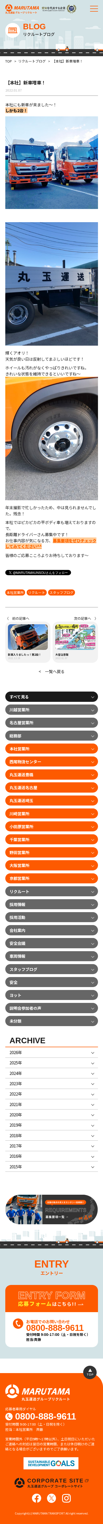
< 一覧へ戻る (52, 671)
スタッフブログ (61, 592)
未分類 (15, 1021)
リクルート (36, 592)
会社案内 (17, 930)
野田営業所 (19, 852)
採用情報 (17, 904)
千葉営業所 (19, 839)
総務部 (15, 736)
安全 (13, 982)
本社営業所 (15, 592)
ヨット (15, 995)
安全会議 (17, 943)
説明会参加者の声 (25, 1008)
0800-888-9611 (45, 1416)
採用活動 (17, 917)
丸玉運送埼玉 (21, 800)
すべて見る (19, 696)
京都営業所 (19, 878)
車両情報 (17, 956)
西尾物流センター (25, 761)
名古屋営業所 (21, 722)
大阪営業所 (19, 865)
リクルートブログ (32, 61)
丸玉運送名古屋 (23, 787)
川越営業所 (19, 709)
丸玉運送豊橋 (21, 774)
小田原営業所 (21, 826)
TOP (8, 61)
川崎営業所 (19, 813)
